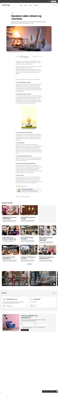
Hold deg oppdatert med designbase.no (49, 391)
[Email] (39, 56)
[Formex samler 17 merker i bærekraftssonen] (10, 253)
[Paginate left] (2, 279)
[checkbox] (21, 327)
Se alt (53, 293)
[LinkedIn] (35, 56)
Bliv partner (53, 1)
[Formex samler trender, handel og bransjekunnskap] (10, 233)
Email (35, 323)
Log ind (48, 1)
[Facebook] (33, 56)
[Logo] (6, 5)
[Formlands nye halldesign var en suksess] (29, 253)
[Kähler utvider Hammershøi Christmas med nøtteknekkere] (47, 234)
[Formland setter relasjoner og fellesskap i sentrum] (47, 253)
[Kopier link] (41, 56)
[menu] (55, 5)
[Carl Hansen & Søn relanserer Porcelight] (29, 213)
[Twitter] (37, 56)
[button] (40, 190)
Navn (21, 323)
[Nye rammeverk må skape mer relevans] (29, 233)
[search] (53, 5)
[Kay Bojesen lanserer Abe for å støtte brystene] (10, 213)
